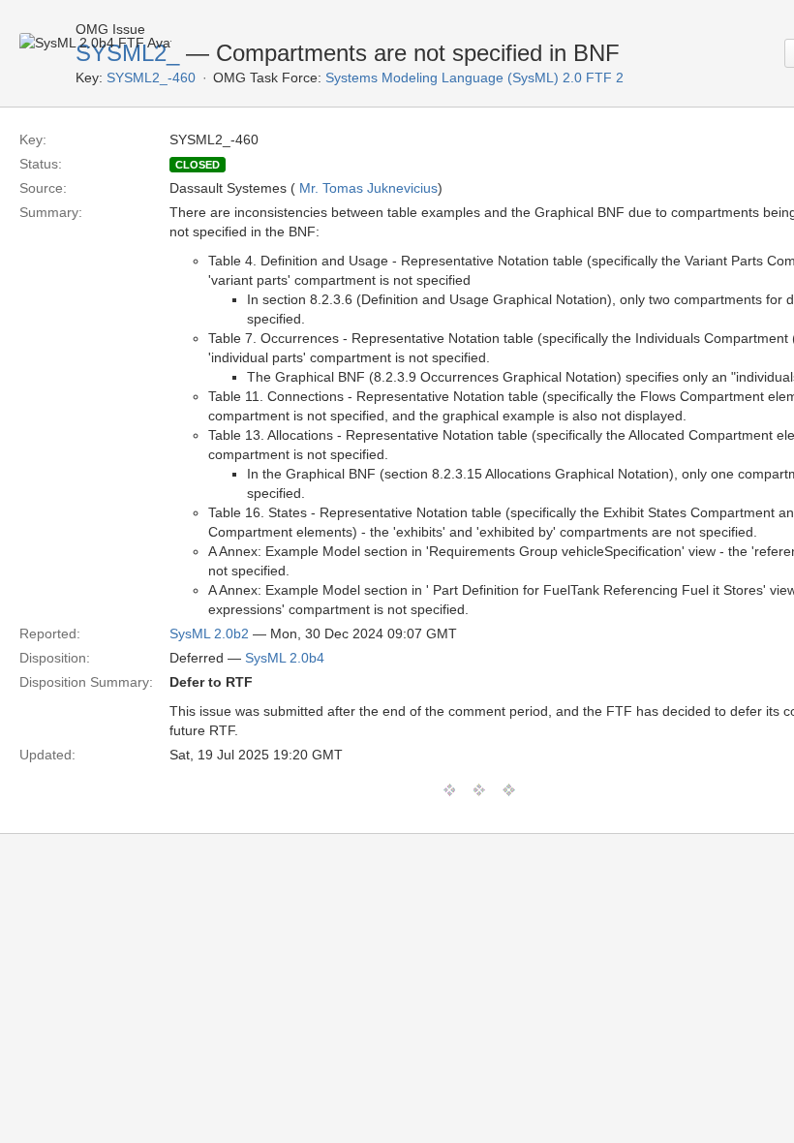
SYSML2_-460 (151, 77)
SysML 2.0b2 (209, 633)
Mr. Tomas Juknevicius (368, 188)
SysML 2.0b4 (284, 657)
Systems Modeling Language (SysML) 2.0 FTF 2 (474, 77)
